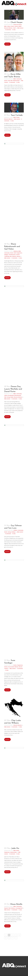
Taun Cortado (17, 115)
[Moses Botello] (14, 890)
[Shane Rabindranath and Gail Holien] (14, 192)
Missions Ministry (8, 28)
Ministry (14, 256)
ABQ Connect (20, 28)
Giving (17, 117)
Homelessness (12, 254)
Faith (15, 252)
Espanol (6, 908)
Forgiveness (19, 252)
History (16, 26)
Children (15, 530)
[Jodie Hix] (14, 796)
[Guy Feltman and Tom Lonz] (14, 473)
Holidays (6, 254)
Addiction (16, 251)
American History (18, 24)
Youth (14, 28)
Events (12, 26)
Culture (8, 26)
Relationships (16, 80)
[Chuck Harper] (14, 15)
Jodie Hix (15, 848)
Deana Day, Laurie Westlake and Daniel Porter (13, 389)
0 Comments (8, 29)
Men (12, 80)
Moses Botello (16, 904)
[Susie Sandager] (14, 608)
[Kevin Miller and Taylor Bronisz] (14, 61)
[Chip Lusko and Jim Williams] (14, 708)
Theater (6, 668)
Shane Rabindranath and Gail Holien (12, 246)
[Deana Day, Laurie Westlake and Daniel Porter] (14, 334)
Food (9, 80)
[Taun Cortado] (14, 107)
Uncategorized (18, 908)
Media (19, 26)
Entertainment (17, 395)
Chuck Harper (17, 22)
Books (17, 850)
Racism (20, 666)
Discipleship (11, 395)
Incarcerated (11, 666)
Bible (5, 26)
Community (19, 78)
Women (18, 256)
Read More (7, 44)
